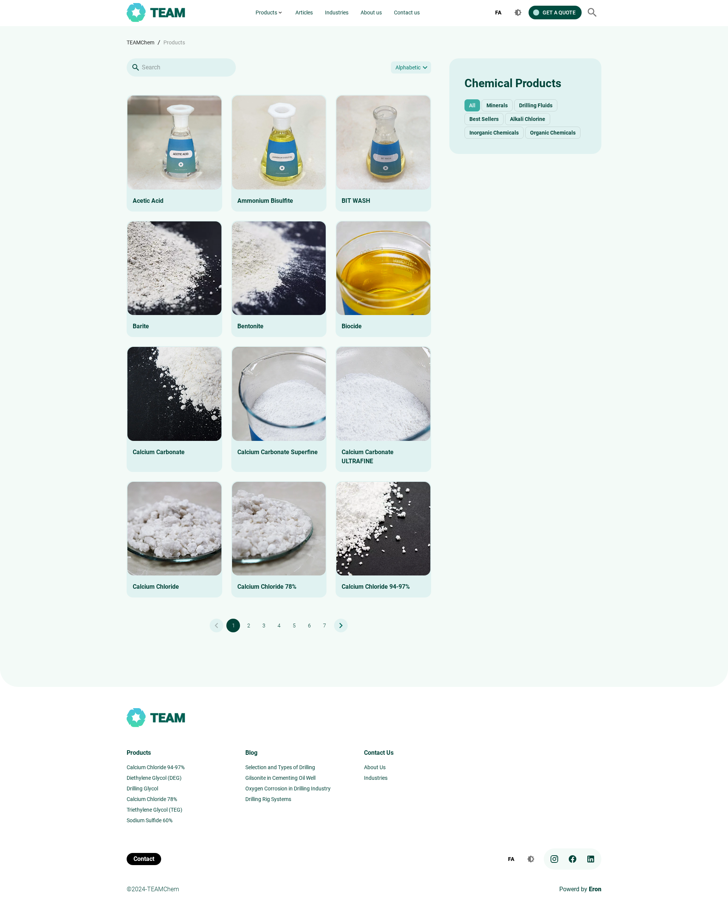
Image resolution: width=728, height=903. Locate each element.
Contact (143, 858)
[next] (341, 625)
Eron (595, 889)
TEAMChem (140, 42)
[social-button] (554, 859)
